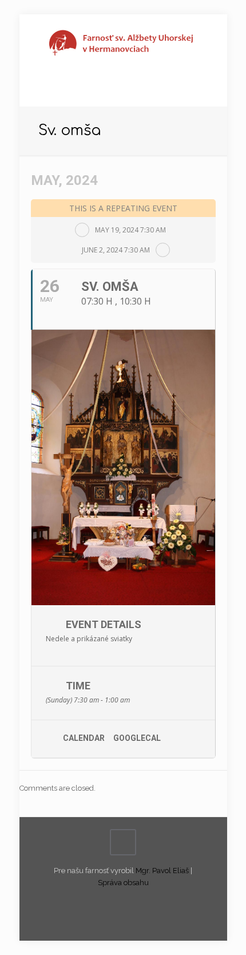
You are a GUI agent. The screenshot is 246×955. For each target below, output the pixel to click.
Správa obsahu (123, 882)
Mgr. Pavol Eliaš (162, 870)
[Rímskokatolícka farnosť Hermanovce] (123, 43)
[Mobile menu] (211, 37)
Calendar (84, 738)
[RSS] (131, 900)
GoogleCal (137, 738)
